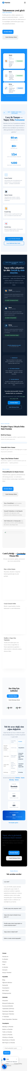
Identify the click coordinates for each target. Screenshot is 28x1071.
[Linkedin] (15, 1068)
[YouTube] (10, 1068)
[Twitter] (12, 1068)
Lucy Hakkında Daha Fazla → (14, 245)
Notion (17, 782)
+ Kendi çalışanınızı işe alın (14, 348)
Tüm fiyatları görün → (14, 825)
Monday (11, 782)
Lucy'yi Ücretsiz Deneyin (14, 241)
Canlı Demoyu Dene (11, 37)
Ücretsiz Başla (8, 31)
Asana (22, 780)
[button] (7, 710)
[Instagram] (18, 1068)
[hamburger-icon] (25, 2)
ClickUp (17, 780)
